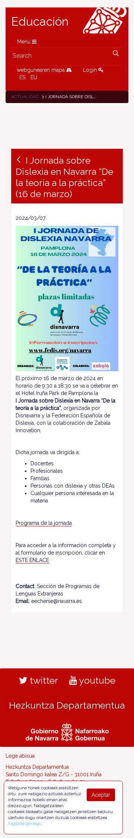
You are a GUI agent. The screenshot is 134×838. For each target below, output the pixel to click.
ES (22, 77)
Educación (39, 22)
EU (34, 77)
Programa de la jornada (44, 523)
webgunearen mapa (41, 70)
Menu (24, 42)
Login (90, 70)
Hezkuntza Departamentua (67, 705)
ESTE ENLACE (32, 560)
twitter (43, 680)
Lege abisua (20, 756)
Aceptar (101, 795)
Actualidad (25, 96)
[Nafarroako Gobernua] (67, 731)
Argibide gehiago (24, 823)
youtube (96, 680)
